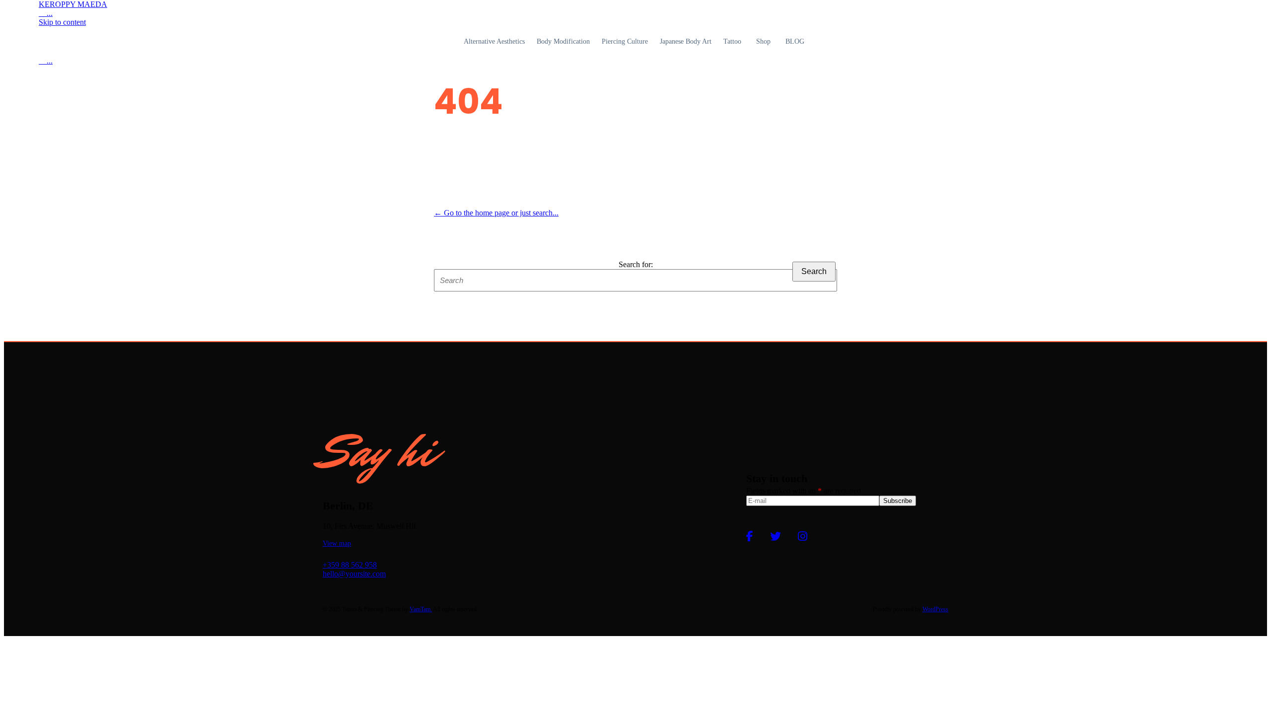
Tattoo (732, 41)
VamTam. (421, 609)
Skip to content (62, 22)
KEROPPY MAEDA (73, 4)
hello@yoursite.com (354, 574)
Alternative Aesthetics (494, 41)
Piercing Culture (625, 41)
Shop (763, 41)
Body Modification (563, 41)
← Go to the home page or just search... (496, 213)
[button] (337, 543)
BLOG (794, 41)
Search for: (636, 264)
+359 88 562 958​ (350, 565)
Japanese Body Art (685, 41)
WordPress (935, 609)
